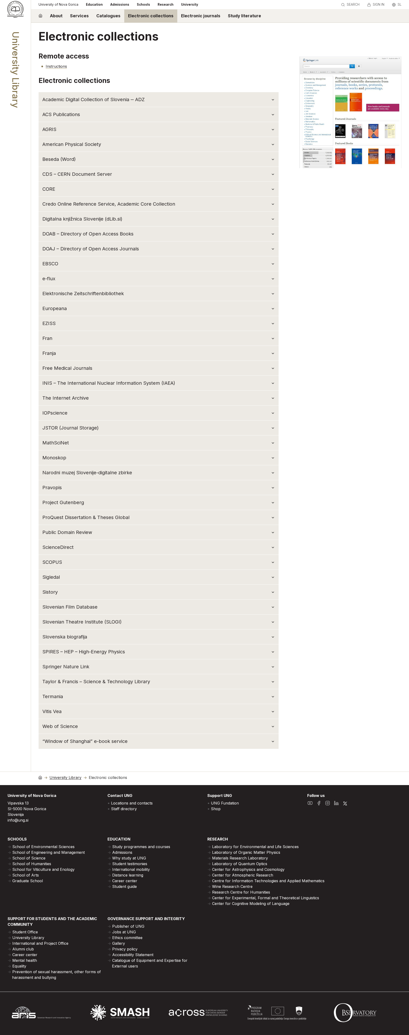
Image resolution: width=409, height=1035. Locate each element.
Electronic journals (200, 15)
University (189, 4)
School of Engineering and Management (48, 852)
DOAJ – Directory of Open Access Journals (90, 249)
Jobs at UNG (124, 932)
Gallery (118, 943)
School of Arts (25, 875)
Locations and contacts (132, 803)
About (56, 15)
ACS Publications (61, 114)
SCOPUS (52, 562)
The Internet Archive (65, 398)
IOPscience (54, 413)
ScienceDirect (58, 547)
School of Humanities (31, 863)
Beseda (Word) (59, 159)
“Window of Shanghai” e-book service (85, 741)
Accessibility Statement (132, 954)
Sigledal (51, 577)
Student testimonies (129, 863)
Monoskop (54, 458)
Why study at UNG (129, 858)
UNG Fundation (225, 803)
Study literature (244, 15)
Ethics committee (127, 937)
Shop (216, 808)
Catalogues (108, 15)
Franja (49, 353)
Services (79, 15)
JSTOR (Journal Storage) (70, 428)
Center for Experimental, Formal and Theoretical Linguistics (265, 897)
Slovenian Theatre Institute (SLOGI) (82, 622)
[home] (40, 16)
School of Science (28, 858)
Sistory (50, 592)
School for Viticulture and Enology (43, 869)
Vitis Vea (52, 711)
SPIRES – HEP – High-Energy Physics (83, 652)
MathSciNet (55, 443)
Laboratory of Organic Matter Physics (246, 852)
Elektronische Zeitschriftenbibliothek (83, 293)
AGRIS (49, 129)
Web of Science (60, 726)
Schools (143, 4)
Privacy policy (125, 949)
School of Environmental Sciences (43, 846)
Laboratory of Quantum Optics (239, 863)
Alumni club (23, 949)
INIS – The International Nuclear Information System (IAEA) (108, 383)
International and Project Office (40, 943)
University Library (65, 777)
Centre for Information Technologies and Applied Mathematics (268, 880)
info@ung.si (18, 820)
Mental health (24, 960)
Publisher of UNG (128, 926)
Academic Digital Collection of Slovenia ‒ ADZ (93, 99)
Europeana (54, 308)
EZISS (49, 323)
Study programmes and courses (141, 846)
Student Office (25, 932)
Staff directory (124, 808)
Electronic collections (150, 15)
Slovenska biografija (64, 637)
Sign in (378, 4)
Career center (124, 880)
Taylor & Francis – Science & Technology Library (96, 681)
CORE (48, 189)
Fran (47, 338)
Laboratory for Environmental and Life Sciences (255, 846)
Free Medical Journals (67, 368)
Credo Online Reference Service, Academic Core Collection (108, 204)
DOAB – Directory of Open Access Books (87, 234)
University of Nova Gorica (58, 4)
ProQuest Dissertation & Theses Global (85, 517)
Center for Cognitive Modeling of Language (250, 903)
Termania (52, 696)
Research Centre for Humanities (241, 892)
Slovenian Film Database (70, 607)
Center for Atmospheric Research (242, 875)
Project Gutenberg (63, 502)
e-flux (48, 278)
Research (165, 4)
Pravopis (52, 487)
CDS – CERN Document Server (77, 174)
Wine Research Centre (232, 886)
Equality (19, 966)
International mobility (131, 869)
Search (353, 4)
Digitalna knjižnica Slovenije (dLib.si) (82, 219)
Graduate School (27, 880)
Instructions (56, 66)
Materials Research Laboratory (240, 858)
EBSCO (50, 264)
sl (399, 4)
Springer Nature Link (65, 666)
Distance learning (127, 875)
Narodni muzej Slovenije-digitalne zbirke (87, 472)
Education (94, 4)
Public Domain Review (67, 532)
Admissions (119, 4)
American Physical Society (71, 144)
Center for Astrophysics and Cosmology (248, 869)
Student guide (124, 886)
